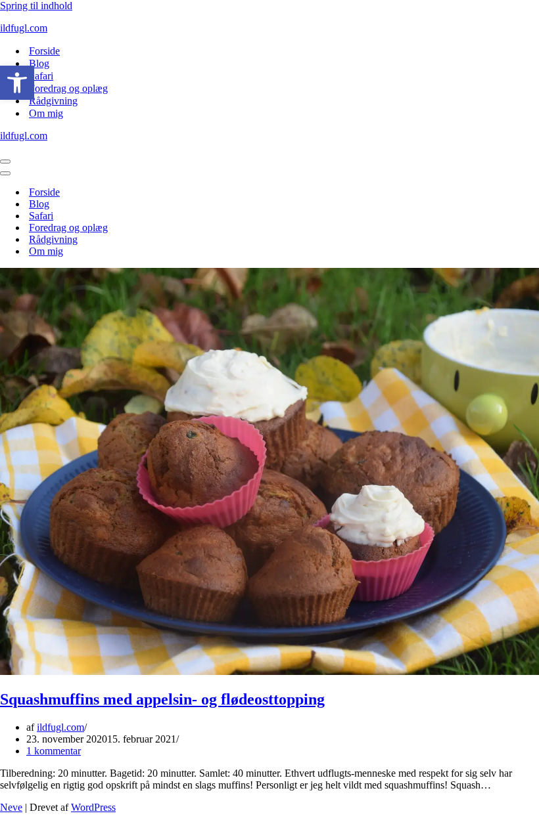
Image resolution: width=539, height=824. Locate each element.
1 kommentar (53, 750)
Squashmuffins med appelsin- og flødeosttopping (162, 699)
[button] (17, 83)
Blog (39, 63)
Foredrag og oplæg (68, 88)
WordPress (93, 807)
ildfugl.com (60, 727)
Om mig (46, 113)
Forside (44, 50)
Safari (41, 75)
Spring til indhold (36, 5)
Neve (11, 807)
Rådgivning (53, 100)
